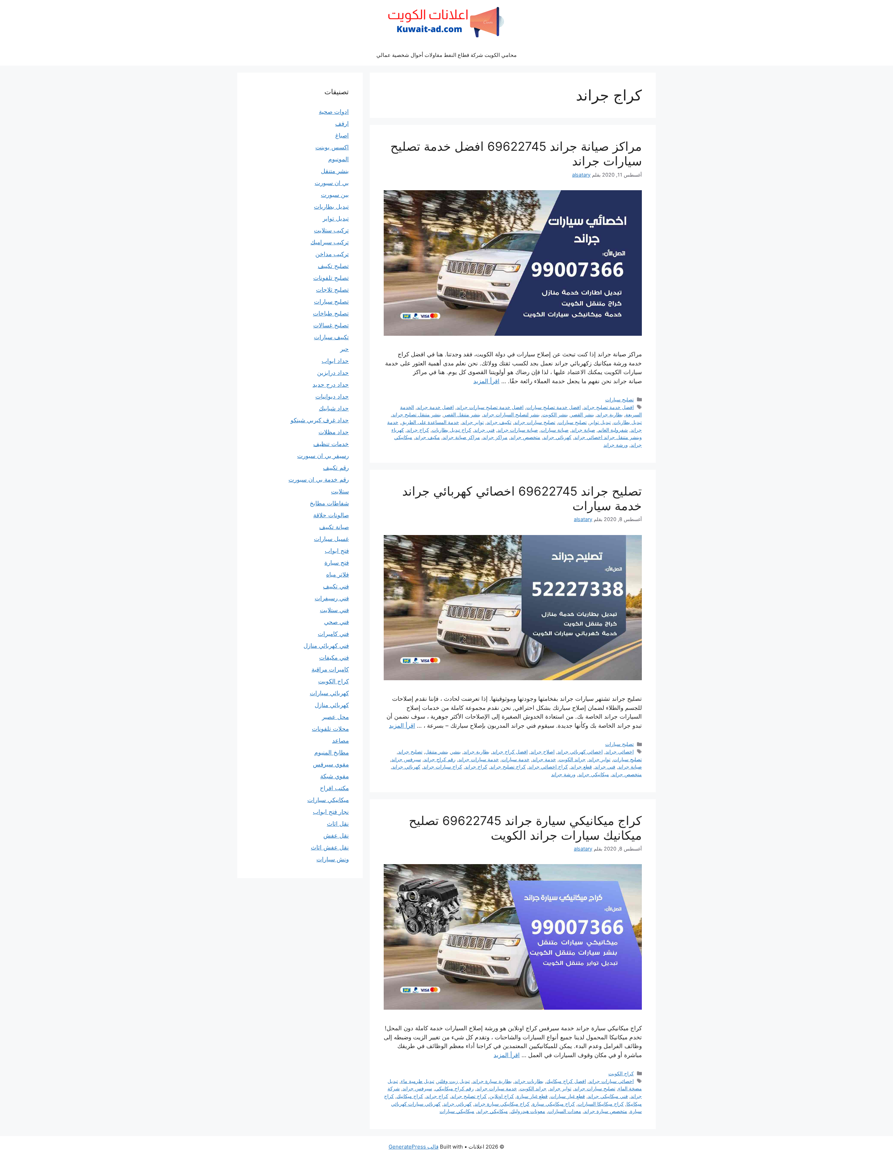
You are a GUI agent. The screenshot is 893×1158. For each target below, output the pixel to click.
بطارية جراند (610, 414)
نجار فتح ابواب (331, 811)
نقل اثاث (338, 823)
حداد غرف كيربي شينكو (320, 420)
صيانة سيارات (555, 430)
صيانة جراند (583, 430)
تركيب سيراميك (329, 242)
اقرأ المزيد (486, 381)
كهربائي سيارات (329, 693)
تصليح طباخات (331, 313)
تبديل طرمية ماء (417, 1081)
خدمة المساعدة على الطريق (430, 422)
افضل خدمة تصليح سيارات (553, 407)
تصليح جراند (410, 752)
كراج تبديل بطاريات (451, 430)
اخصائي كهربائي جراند (580, 752)
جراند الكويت (572, 759)
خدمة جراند (544, 759)
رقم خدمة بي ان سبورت (318, 479)
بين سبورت (335, 194)
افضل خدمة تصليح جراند (609, 407)
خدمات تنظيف (331, 443)
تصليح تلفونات (331, 277)
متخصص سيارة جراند (605, 1111)
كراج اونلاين (501, 1096)
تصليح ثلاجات (332, 289)
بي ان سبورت (332, 182)
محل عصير (335, 716)
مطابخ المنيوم (331, 752)
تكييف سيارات (331, 337)
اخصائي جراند (620, 752)
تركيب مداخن (332, 254)
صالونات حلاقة (331, 515)
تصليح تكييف (333, 265)
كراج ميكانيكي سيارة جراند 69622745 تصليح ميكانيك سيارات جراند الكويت (525, 827)
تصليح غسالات (331, 325)
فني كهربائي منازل (326, 645)
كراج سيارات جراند (442, 767)
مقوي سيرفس (331, 764)
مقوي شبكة (334, 776)
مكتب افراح (334, 788)
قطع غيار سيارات (567, 1096)
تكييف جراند (499, 422)
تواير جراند (473, 422)
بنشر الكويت (555, 414)
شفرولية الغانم (613, 430)
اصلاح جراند (543, 752)
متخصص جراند (525, 437)
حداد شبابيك (334, 408)
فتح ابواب (337, 550)
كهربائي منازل (332, 705)
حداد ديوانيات (332, 396)
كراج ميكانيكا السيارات (601, 1104)
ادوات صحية (334, 111)
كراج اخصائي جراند (548, 767)
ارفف (342, 123)
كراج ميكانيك (410, 1096)
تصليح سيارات (619, 399)
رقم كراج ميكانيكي (454, 1088)
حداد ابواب (335, 360)
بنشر (456, 752)
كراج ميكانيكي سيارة (553, 1104)
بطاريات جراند (529, 1081)
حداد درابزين (333, 372)
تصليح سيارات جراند (534, 422)
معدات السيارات (564, 1111)
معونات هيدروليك (528, 1111)
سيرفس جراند (406, 759)
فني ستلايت (334, 610)
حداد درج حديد (331, 384)
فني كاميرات (333, 633)
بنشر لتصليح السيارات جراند (511, 414)
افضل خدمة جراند (435, 407)
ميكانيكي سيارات (457, 1111)
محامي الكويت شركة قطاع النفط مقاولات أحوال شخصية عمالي (446, 55)
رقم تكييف (336, 467)
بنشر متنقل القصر (462, 414)
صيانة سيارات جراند (517, 430)
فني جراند (484, 430)
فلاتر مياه (337, 574)
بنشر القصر (582, 414)
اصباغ (342, 135)
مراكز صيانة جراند (461, 437)
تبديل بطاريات (628, 422)
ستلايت (340, 491)
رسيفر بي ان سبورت (323, 455)
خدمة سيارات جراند (478, 759)
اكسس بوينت (332, 147)
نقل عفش (336, 835)
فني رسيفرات (332, 598)
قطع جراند (581, 767)
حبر (344, 349)
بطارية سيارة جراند (492, 1081)
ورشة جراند (615, 445)
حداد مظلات (333, 432)
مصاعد (340, 740)
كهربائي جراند (557, 437)
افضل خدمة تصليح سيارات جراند (490, 407)
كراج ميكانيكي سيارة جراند (502, 1104)
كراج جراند (418, 430)
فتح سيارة (336, 562)
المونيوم (338, 159)
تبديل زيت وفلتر (453, 1081)
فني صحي (336, 621)
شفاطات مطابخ (329, 503)
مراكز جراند (495, 437)
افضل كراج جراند (510, 752)
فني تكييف (336, 586)
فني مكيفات (334, 657)
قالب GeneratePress (413, 1146)
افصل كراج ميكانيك (566, 1081)
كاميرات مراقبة (330, 669)
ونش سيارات (332, 859)
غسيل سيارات (331, 538)
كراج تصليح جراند (508, 767)
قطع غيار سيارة (532, 1096)
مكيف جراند (427, 437)
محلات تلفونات (330, 728)
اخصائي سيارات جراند (611, 1081)
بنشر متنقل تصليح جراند (416, 414)
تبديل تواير (600, 422)
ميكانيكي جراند (593, 774)
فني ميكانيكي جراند (608, 1096)
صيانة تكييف (334, 527)
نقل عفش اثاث (330, 847)
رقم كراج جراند (440, 759)
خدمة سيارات (516, 759)
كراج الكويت (621, 1073)
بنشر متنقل (436, 752)
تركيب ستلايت (331, 230)
